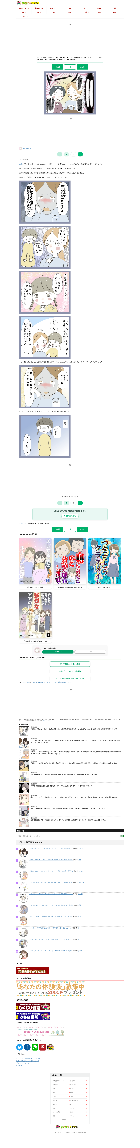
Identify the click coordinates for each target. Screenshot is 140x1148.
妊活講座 (72, 1081)
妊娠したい (54, 8)
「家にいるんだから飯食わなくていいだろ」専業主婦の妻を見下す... (51, 871)
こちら (44, 720)
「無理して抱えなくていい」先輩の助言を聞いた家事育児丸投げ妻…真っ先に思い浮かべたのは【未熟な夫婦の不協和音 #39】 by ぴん (74, 729)
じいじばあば (26, 682)
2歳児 (24, 12)
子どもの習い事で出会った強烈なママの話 (35, 641)
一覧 (70, 67)
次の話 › (82, 67)
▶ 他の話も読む (70, 516)
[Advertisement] (70, 38)
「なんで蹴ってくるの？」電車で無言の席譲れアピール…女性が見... (51, 939)
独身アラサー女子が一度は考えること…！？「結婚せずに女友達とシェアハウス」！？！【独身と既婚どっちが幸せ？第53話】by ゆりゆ (74, 797)
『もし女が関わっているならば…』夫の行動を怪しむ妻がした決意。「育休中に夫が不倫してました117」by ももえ (68, 808)
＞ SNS (90, 652)
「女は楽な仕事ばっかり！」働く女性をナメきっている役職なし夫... (51, 882)
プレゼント (24, 16)
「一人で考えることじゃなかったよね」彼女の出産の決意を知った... (51, 848)
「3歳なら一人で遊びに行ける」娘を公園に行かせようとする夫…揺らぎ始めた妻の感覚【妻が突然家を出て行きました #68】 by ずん (74, 763)
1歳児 (115, 8)
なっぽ (80, 939)
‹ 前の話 (57, 67)
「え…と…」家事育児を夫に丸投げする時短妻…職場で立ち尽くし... (50, 928)
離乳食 (55, 1104)
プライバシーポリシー (23, 1063)
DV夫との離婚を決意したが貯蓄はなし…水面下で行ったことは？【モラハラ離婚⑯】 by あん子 (61, 786)
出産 (54, 1092)
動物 (114, 12)
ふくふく (81, 848)
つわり (72, 1088)
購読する (21, 831)
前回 (20, 164)
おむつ (55, 1100)
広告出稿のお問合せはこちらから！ (27, 1061)
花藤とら (81, 905)
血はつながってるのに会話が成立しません (70, 587)
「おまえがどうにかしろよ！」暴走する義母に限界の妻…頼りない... (51, 951)
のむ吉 (80, 894)
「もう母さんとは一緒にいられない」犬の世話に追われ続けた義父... (51, 905)
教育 (54, 1108)
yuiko (80, 951)
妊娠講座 (55, 1085)
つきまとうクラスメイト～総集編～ (70, 671)
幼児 (54, 12)
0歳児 (99, 8)
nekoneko (27, 148)
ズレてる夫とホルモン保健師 (35, 587)
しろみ (81, 871)
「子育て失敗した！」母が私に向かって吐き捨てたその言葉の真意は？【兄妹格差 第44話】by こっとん (65, 774)
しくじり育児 (84, 12)
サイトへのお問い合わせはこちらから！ (29, 1058)
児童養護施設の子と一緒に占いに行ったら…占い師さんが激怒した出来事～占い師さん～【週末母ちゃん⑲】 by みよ (68, 820)
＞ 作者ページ (58, 652)
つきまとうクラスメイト (104, 587)
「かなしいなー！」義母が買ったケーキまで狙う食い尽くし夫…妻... (51, 916)
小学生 (69, 12)
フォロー (23, 523)
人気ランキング (24, 8)
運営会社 (19, 1065)
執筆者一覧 (39, 8)
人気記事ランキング (58, 1081)
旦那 (99, 12)
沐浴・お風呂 (74, 1100)
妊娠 (69, 8)
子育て (84, 8)
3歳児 (39, 12)
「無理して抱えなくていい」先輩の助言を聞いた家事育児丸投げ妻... (51, 860)
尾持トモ (81, 882)
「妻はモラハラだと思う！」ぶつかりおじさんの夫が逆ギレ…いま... (51, 894)
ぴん (80, 860)
